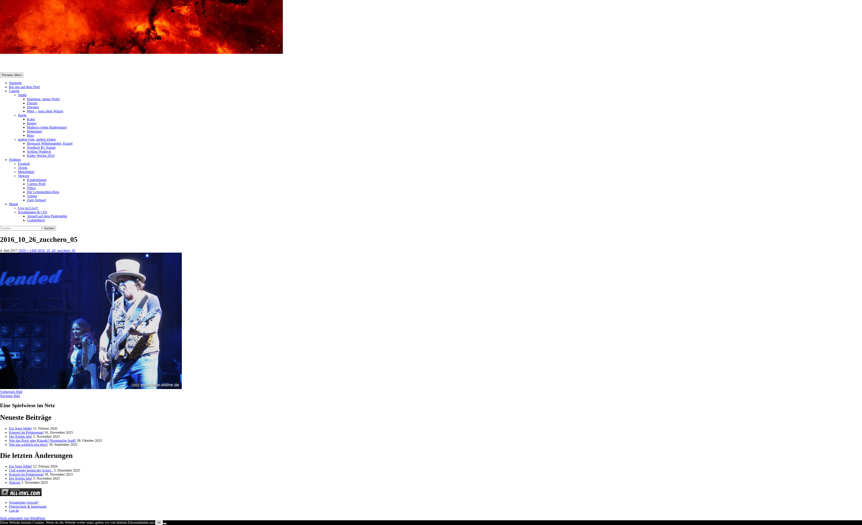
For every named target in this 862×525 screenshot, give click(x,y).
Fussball (24, 164)
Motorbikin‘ (26, 172)
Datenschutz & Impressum (27, 506)
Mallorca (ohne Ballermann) (47, 127)
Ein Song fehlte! (20, 428)
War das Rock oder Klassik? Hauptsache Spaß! (42, 440)
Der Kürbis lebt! (20, 436)
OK (159, 522)
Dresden (33, 107)
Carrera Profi (36, 184)
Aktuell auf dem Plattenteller (47, 216)
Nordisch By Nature (41, 147)
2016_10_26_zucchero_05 (56, 250)
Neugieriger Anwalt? (24, 502)
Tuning (32, 196)
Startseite (15, 83)
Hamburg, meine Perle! (43, 99)
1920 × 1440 (27, 250)
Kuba (31, 119)
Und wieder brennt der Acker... (31, 470)
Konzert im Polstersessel (26, 432)
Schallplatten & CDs (32, 212)
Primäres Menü (12, 75)
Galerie (14, 91)
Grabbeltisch (36, 220)
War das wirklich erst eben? (28, 444)
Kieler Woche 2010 (41, 156)
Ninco (31, 188)
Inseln (22, 115)
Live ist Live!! (28, 208)
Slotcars (23, 176)
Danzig (32, 103)
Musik (13, 204)
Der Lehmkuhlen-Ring (43, 192)
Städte (22, 95)
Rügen (31, 123)
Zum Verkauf (36, 200)
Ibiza (30, 135)
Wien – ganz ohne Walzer (45, 111)
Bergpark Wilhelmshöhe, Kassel (50, 143)
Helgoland (34, 131)
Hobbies (15, 160)
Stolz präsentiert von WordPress (22, 518)
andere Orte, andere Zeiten (37, 139)
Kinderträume (36, 180)
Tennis (22, 168)
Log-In (14, 510)
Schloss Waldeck (39, 151)
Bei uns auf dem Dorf (24, 87)
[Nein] (165, 523)
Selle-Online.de (23, 63)
